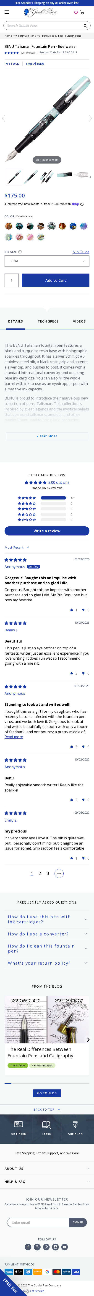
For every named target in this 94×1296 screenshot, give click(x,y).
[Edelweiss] (51, 226)
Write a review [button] (47, 530)
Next (90, 177)
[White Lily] (41, 237)
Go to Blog (47, 1093)
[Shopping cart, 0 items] (84, 12)
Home (8, 35)
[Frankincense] (62, 226)
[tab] (15, 324)
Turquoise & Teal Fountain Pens (61, 35)
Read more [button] (14, 736)
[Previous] (3, 118)
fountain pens (27, 35)
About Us (14, 1168)
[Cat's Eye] (19, 226)
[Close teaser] (27, 1291)
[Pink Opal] (30, 237)
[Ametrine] (9, 226)
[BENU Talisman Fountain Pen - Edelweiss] (14, 177)
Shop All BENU (35, 64)
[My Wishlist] (76, 12)
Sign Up (78, 1222)
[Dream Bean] (41, 226)
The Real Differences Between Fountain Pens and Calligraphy (40, 1052)
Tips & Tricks (18, 1065)
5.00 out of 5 (59, 482)
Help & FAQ (15, 1181)
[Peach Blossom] (19, 237)
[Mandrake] (84, 226)
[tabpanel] (47, 395)
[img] (15, 559)
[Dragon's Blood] (30, 226)
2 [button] (40, 873)
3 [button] (48, 873)
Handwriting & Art (42, 1065)
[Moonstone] (9, 237)
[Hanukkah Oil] (73, 226)
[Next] (90, 118)
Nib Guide (81, 252)
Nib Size (11, 251)
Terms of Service (33, 1291)
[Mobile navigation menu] (7, 12)
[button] (27, 497)
